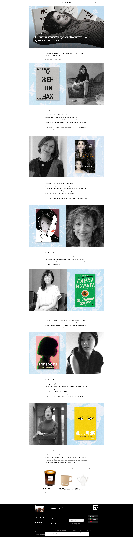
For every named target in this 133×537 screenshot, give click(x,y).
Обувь (74, 4)
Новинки (50, 4)
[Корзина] (97, 2)
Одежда (65, 4)
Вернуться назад (40, 8)
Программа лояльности (54, 523)
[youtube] (41, 522)
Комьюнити (43, 4)
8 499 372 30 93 (39, 516)
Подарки (92, 4)
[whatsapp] (39, 522)
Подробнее (76, 533)
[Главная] (66, 2)
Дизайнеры (37, 4)
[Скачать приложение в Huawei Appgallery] (93, 522)
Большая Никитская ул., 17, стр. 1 (56, 527)
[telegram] (37, 522)
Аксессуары (80, 4)
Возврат (51, 520)
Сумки (70, 4)
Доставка (52, 515)
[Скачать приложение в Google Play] (93, 519)
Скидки (54, 4)
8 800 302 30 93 (39, 517)
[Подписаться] (82, 520)
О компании (62, 515)
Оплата (51, 518)
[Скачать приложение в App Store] (93, 516)
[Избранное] (95, 2)
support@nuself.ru (38, 519)
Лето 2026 (60, 4)
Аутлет (97, 4)
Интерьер (86, 4)
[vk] (35, 522)
